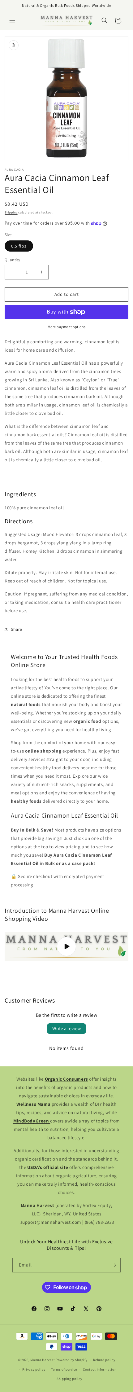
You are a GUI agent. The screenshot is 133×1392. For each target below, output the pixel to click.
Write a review (66, 1028)
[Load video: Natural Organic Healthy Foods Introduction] (66, 946)
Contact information (99, 1369)
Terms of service (64, 1369)
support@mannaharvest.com (50, 1222)
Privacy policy (33, 1369)
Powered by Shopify (72, 1360)
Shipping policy (69, 1379)
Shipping (11, 212)
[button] (12, 20)
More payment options (67, 326)
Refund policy (104, 1360)
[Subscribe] (113, 1265)
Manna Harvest (42, 1360)
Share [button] (16, 629)
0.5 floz (19, 246)
